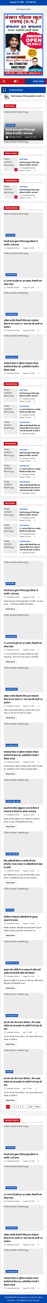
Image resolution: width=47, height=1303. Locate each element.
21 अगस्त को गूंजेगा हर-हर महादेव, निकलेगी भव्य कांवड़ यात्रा (11, 411)
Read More (11, 609)
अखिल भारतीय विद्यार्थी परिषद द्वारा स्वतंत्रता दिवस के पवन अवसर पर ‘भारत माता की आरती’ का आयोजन (23, 323)
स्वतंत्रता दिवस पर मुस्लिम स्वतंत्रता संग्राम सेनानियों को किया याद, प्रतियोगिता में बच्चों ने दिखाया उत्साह (21, 366)
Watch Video (38, 81)
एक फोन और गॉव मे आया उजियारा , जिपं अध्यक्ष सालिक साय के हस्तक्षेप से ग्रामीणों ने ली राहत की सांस (23, 1025)
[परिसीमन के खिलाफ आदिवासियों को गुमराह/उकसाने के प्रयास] (23, 900)
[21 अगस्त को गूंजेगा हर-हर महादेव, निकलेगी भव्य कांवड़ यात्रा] (23, 265)
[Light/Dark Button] (16, 81)
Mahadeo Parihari (28, 168)
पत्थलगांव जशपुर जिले (12, 854)
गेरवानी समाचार (23, 159)
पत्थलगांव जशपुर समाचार (13, 801)
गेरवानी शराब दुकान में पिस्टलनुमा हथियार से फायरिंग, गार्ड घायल (11, 164)
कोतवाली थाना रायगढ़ (12, 963)
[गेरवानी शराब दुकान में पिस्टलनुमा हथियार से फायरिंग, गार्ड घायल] (23, 225)
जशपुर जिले (9, 1072)
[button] (4, 81)
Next (37, 1106)
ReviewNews (22, 1300)
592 (30, 1106)
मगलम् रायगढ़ (9, 910)
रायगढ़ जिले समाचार (11, 314)
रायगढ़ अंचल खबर (11, 275)
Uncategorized (11, 357)
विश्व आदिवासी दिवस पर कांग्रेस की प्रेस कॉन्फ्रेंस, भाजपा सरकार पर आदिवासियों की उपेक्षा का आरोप (23, 864)
